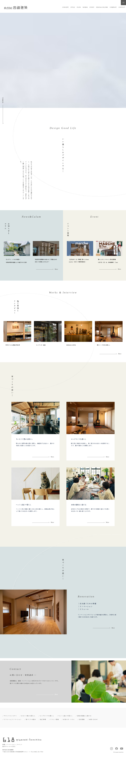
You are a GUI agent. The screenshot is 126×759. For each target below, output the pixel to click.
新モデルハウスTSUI (8, 746)
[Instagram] (111, 748)
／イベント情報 (54, 719)
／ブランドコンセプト (9, 715)
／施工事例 (42, 719)
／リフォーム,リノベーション (12, 719)
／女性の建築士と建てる (84, 715)
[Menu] (123, 2)
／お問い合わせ (93, 719)
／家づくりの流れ (30, 719)
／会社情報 (81, 719)
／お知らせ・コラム (68, 719)
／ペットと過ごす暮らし (65, 715)
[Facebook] (116, 748)
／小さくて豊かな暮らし (28, 715)
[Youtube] (121, 748)
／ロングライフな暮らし (46, 715)
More (52, 457)
